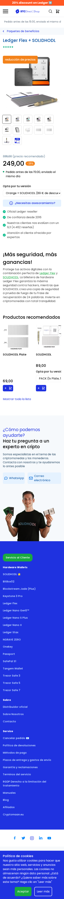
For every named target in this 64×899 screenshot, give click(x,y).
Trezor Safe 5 (11, 683)
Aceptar (23, 891)
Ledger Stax (10, 632)
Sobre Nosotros (13, 714)
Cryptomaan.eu (13, 814)
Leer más (43, 891)
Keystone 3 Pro (13, 596)
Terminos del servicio (17, 774)
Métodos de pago (15, 752)
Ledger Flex (47, 273)
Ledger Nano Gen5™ (16, 610)
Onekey (8, 646)
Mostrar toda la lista (17, 399)
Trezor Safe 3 (11, 675)
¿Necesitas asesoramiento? (35, 203)
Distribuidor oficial (15, 707)
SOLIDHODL (10, 277)
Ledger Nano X (12, 625)
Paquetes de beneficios (23, 31)
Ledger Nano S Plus (15, 618)
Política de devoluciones (19, 745)
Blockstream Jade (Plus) (19, 589)
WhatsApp (16, 478)
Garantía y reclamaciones (20, 767)
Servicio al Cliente (18, 557)
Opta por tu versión (17, 186)
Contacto (9, 721)
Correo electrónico (42, 478)
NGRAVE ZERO (12, 639)
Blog (6, 800)
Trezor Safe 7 (11, 690)
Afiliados (9, 807)
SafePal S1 (9, 661)
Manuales (9, 793)
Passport (9, 654)
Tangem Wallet (13, 668)
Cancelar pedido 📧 (16, 738)
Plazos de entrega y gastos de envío (27, 760)
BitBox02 (8, 581)
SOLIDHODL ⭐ (12, 574)
